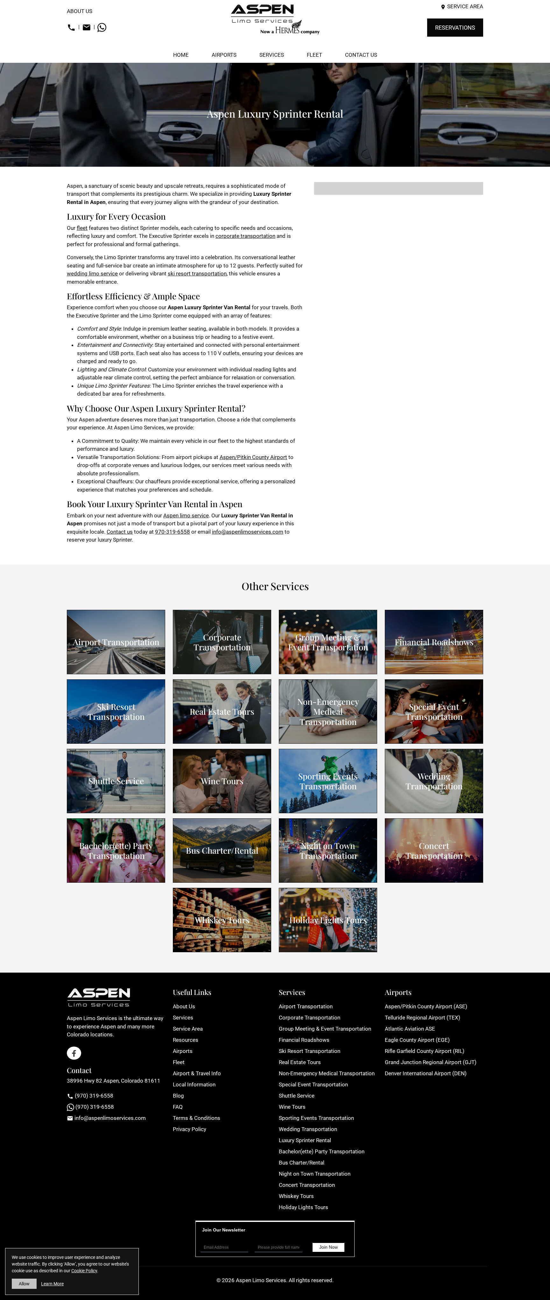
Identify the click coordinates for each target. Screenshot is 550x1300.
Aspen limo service (186, 515)
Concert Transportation (434, 850)
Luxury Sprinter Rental (305, 1140)
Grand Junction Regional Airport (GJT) (430, 1062)
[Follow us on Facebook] (74, 1053)
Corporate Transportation (222, 642)
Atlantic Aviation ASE (410, 1029)
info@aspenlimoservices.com (247, 532)
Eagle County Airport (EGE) (417, 1040)
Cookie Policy (84, 1270)
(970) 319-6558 (93, 1095)
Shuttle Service (116, 780)
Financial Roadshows (434, 641)
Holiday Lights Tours (328, 919)
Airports (183, 1051)
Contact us (120, 532)
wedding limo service (92, 273)
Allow (24, 1283)
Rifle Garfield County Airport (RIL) (424, 1051)
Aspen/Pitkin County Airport (253, 457)
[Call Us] (71, 27)
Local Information (194, 1084)
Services (183, 1017)
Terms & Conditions (196, 1118)
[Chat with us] (101, 27)
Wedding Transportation (434, 781)
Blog (178, 1095)
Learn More (52, 1283)
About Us (79, 11)
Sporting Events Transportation (328, 781)
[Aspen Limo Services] (275, 19)
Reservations (455, 27)
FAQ (178, 1107)
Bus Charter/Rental (222, 850)
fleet (82, 228)
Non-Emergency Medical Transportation (328, 711)
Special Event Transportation (434, 711)
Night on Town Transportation (328, 850)
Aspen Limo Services (261, 1280)
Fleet (179, 1062)
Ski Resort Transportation (116, 711)
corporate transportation (245, 236)
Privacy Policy (189, 1129)
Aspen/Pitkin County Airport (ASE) (426, 1006)
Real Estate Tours (222, 711)
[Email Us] (86, 27)
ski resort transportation (197, 273)
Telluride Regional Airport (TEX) (422, 1017)
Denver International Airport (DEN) (426, 1073)
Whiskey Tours (222, 919)
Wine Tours (222, 780)
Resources (185, 1040)
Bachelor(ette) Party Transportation (116, 850)
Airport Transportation (116, 641)
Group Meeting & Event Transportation (328, 642)
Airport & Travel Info (197, 1073)
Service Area (465, 6)
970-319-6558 (172, 532)
